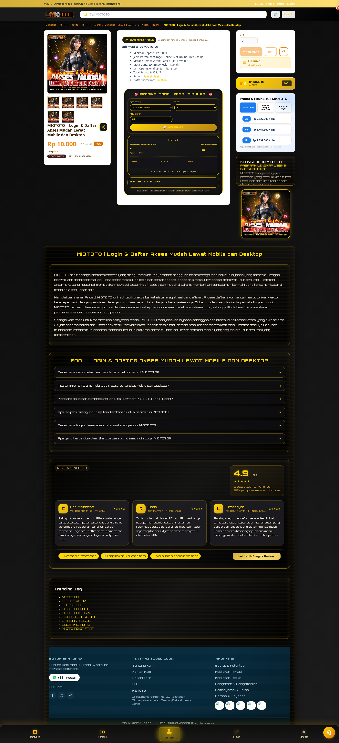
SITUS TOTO (73, 605)
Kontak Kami (141, 671)
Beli (270, 51)
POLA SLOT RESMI (78, 617)
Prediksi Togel (283, 107)
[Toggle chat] (329, 732)
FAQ (135, 683)
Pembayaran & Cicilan (232, 690)
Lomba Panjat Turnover (265, 107)
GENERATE (173, 127)
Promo (270, 3)
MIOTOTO (51, 25)
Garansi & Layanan (230, 696)
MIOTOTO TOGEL (77, 609)
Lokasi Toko (141, 677)
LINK (236, 737)
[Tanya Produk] (283, 51)
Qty (242, 35)
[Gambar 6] (68, 117)
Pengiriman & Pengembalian (236, 683)
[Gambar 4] (96, 102)
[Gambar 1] (53, 102)
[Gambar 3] (82, 102)
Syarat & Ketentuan (230, 665)
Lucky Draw (248, 107)
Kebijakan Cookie (228, 677)
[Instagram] (61, 695)
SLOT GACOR (74, 601)
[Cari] (85, 14)
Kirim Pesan (67, 677)
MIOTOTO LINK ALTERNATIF (119, 25)
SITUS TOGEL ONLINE (149, 25)
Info (286, 83)
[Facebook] (52, 695)
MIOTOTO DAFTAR (91, 25)
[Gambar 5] (53, 117)
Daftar (280, 3)
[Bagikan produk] (103, 127)
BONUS (35, 737)
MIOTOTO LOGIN (69, 25)
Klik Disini (162, 80)
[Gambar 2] (68, 102)
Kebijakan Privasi (228, 671)
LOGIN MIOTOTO (76, 625)
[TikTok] (70, 695)
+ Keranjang (251, 51)
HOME (304, 737)
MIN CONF (135, 114)
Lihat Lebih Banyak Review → (256, 556)
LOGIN (259, 3)
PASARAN (135, 102)
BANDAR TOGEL (76, 621)
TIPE (177, 102)
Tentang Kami (143, 665)
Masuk (291, 3)
